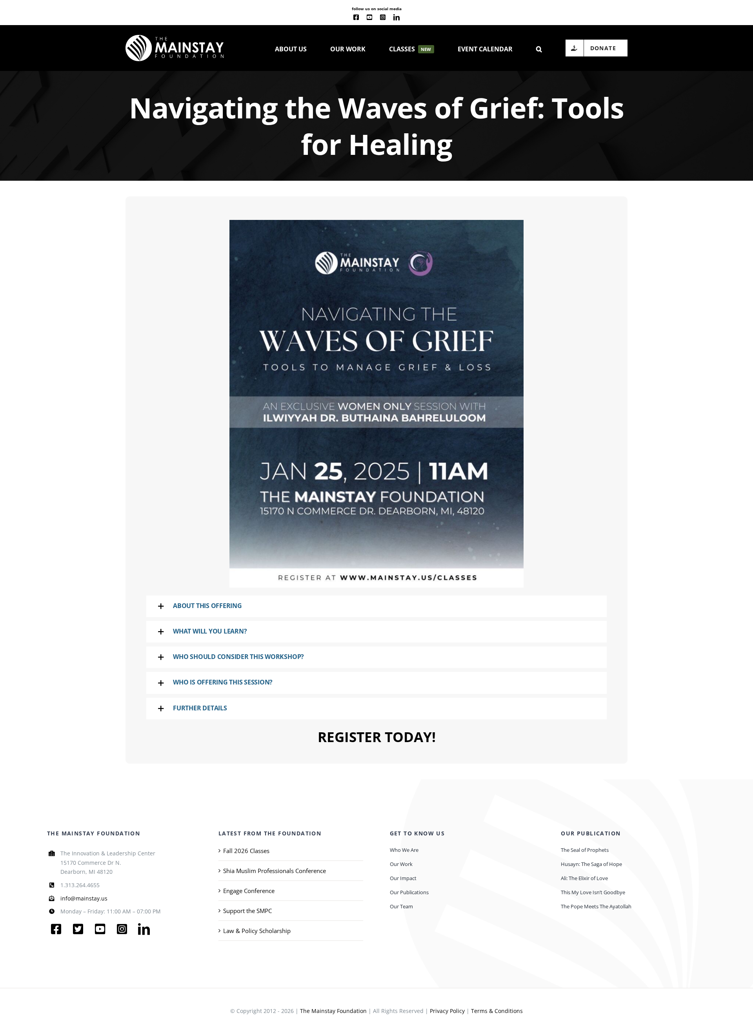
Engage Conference (249, 891)
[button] (539, 48)
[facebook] (356, 17)
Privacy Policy (447, 1011)
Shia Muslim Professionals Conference (274, 871)
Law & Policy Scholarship (257, 931)
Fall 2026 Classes (246, 851)
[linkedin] (396, 17)
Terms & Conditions (497, 1011)
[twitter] (78, 929)
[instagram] (383, 17)
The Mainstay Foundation (333, 1011)
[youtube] (369, 17)
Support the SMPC (247, 911)
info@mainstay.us (83, 898)
